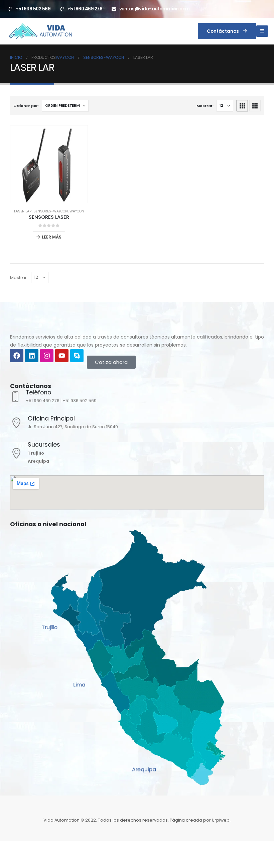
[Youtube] (61, 355)
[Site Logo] (40, 31)
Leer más (51, 237)
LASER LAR (23, 211)
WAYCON (77, 211)
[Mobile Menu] (262, 31)
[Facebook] (16, 355)
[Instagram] (46, 355)
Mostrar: (204, 105)
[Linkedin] (31, 355)
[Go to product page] (49, 164)
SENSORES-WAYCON (50, 211)
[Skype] (77, 355)
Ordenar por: (26, 105)
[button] (242, 105)
